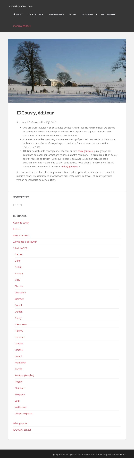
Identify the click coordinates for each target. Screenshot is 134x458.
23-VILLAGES (87, 14)
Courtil (18, 305)
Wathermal (20, 407)
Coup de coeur (35, 14)
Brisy (17, 279)
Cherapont (20, 292)
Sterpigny (20, 394)
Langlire (19, 343)
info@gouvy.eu (70, 166)
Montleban (20, 362)
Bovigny (19, 273)
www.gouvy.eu (85, 151)
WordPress (121, 454)
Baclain (19, 254)
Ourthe (18, 368)
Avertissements (56, 14)
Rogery (18, 381)
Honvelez (20, 337)
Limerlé (19, 349)
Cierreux (19, 298)
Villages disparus (23, 413)
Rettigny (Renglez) (24, 375)
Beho (18, 260)
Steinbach (20, 388)
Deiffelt (19, 311)
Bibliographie (108, 14)
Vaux (17, 400)
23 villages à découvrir (25, 241)
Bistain (18, 267)
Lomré (18, 356)
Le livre (72, 14)
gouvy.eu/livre (59, 454)
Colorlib (98, 454)
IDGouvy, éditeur (22, 26)
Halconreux (21, 324)
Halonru (19, 330)
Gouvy (19, 14)
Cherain (19, 286)
